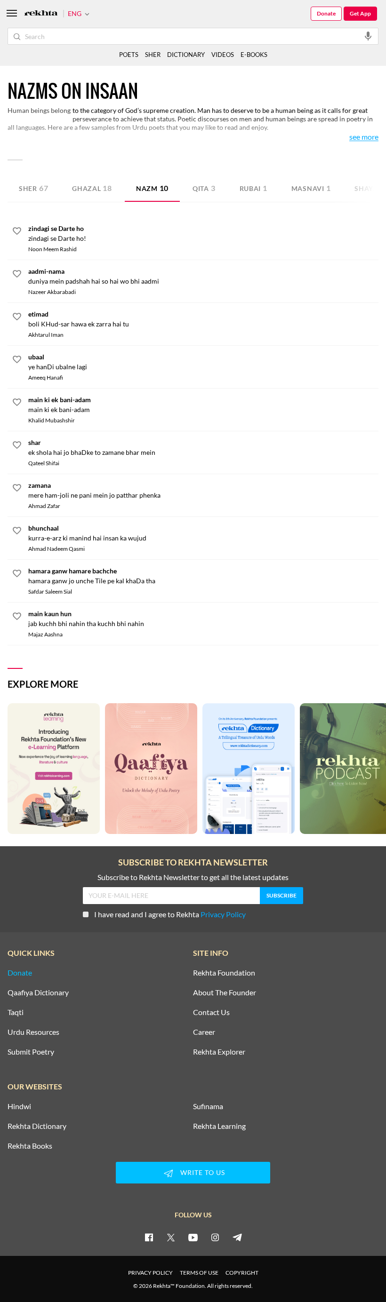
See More (363, 137)
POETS (128, 54)
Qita (204, 187)
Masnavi (311, 187)
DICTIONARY (186, 54)
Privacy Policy (223, 914)
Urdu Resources (33, 1032)
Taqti (16, 1012)
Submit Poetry (31, 1052)
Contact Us (211, 1012)
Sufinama (208, 1106)
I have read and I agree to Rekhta (170, 914)
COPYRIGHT (241, 1272)
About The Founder (224, 992)
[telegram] (237, 1237)
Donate (326, 13)
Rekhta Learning (219, 1126)
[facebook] (148, 1237)
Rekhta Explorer (219, 1052)
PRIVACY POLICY (150, 1272)
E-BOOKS (254, 54)
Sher (33, 187)
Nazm (152, 187)
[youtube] (193, 1237)
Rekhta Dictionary (37, 1126)
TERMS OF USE (199, 1272)
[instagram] (215, 1237)
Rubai (253, 187)
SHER (153, 54)
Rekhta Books (30, 1146)
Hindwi (19, 1106)
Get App (360, 13)
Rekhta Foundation (224, 972)
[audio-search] (368, 35)
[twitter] (170, 1237)
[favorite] (17, 232)
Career (204, 1032)
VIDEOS (222, 54)
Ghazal (92, 187)
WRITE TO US (202, 1172)
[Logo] (41, 13)
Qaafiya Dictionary (38, 992)
